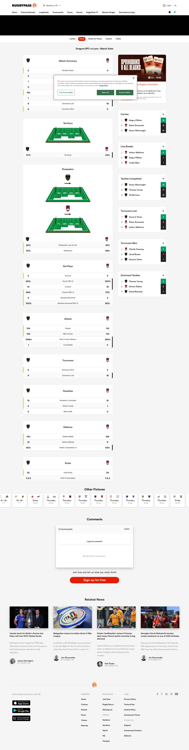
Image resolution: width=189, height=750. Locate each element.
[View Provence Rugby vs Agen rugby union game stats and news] (162, 500)
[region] (95, 87)
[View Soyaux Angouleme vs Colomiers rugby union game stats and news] (82, 500)
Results (84, 709)
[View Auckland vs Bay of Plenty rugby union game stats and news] (177, 500)
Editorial (127, 735)
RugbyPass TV (92, 12)
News (14, 12)
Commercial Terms (132, 715)
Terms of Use (129, 704)
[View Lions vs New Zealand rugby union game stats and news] (35, 500)
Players (79, 12)
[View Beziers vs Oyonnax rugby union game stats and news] (98, 500)
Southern (106, 725)
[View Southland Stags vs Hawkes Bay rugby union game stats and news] (51, 500)
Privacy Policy (130, 699)
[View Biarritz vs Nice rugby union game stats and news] (67, 500)
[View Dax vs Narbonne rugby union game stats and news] (114, 500)
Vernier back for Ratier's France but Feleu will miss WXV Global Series (26, 634)
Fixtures (84, 704)
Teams (70, 12)
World (105, 730)
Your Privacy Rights (66, 92)
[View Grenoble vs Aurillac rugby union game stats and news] (130, 500)
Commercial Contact (133, 730)
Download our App (127, 12)
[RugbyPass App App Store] (37, 703)
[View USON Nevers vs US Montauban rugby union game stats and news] (146, 500)
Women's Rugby (108, 12)
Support (127, 725)
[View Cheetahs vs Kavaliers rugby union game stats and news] (19, 500)
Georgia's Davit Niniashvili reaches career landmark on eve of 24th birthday (160, 634)
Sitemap (84, 725)
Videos (84, 720)
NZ (104, 735)
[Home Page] (24, 5)
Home (83, 699)
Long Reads (44, 12)
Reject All (105, 92)
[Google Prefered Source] (37, 718)
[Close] (133, 78)
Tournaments (57, 12)
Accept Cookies (124, 92)
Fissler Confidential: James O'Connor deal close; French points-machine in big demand (116, 636)
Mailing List (107, 709)
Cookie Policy (130, 709)
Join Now (107, 699)
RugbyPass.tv (108, 704)
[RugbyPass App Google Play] (37, 711)
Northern (106, 720)
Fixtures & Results (28, 12)
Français (106, 741)
